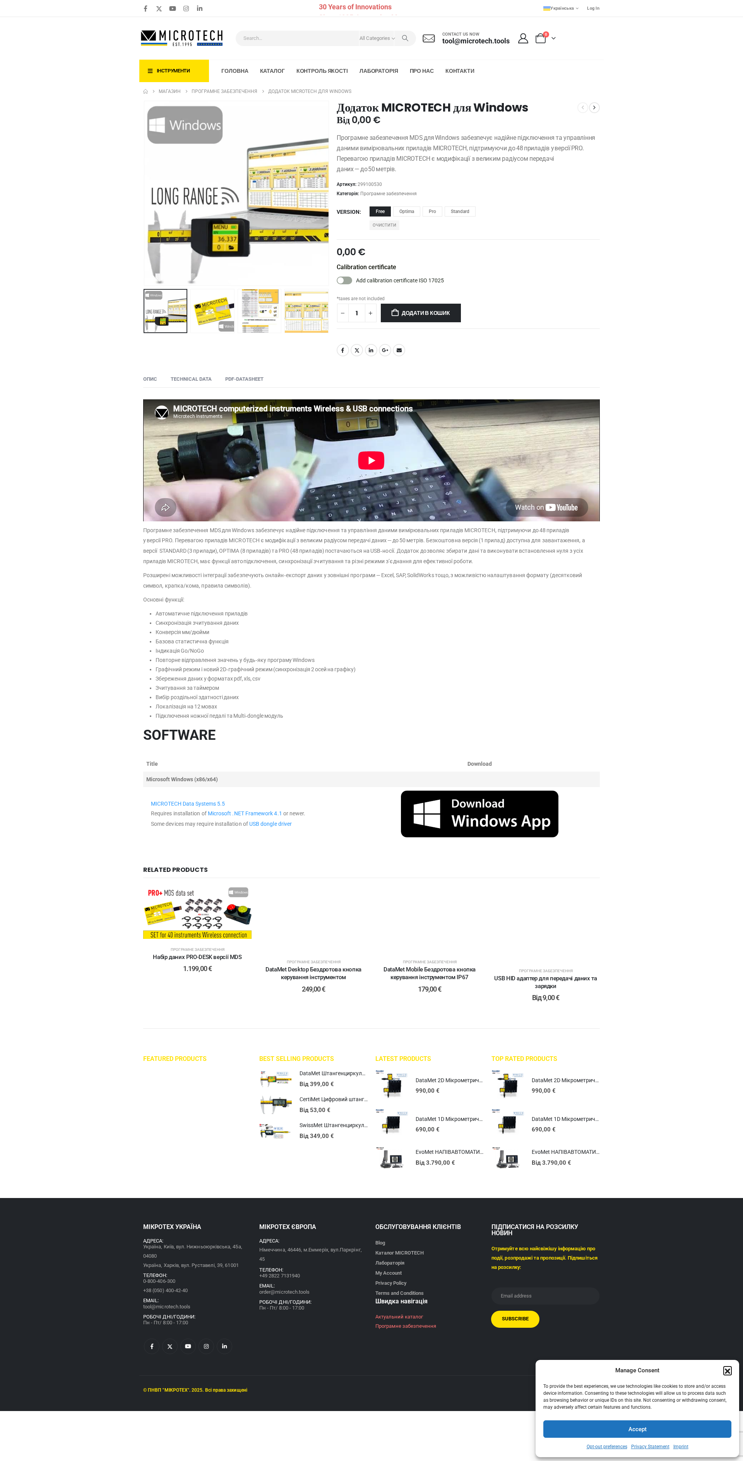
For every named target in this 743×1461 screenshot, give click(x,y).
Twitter (357, 350)
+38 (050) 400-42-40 (165, 1290)
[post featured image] (275, 1079)
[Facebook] (145, 8)
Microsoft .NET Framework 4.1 (245, 813)
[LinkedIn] (199, 8)
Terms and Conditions (399, 1293)
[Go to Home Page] (145, 91)
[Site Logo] (182, 38)
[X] (159, 8)
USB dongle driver (270, 824)
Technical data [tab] (191, 379)
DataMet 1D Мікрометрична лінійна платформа (475, 1119)
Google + (385, 350)
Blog (380, 1243)
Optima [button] (406, 211)
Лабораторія (379, 71)
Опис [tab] (150, 379)
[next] (594, 107)
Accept (637, 1429)
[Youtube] (172, 8)
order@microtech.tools (284, 1292)
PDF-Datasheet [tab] (244, 379)
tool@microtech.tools (166, 1307)
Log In (593, 8)
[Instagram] (186, 8)
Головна (234, 71)
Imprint (680, 1446)
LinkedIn (371, 350)
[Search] (405, 38)
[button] (727, 1370)
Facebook (343, 350)
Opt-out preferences (607, 1446)
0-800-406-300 (159, 1281)
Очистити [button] (384, 225)
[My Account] (523, 38)
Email (399, 350)
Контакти (459, 71)
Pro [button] (432, 211)
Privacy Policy (390, 1283)
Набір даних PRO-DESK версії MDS (197, 957)
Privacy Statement (650, 1446)
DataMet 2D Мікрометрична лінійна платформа (475, 1080)
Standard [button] (460, 211)
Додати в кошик (426, 313)
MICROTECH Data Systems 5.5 (188, 804)
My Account (388, 1273)
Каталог (272, 71)
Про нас (422, 71)
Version (348, 212)
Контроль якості (322, 71)
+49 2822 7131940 (279, 1276)
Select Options (203, 931)
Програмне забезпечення (388, 193)
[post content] (197, 913)
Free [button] (380, 211)
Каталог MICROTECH (399, 1253)
